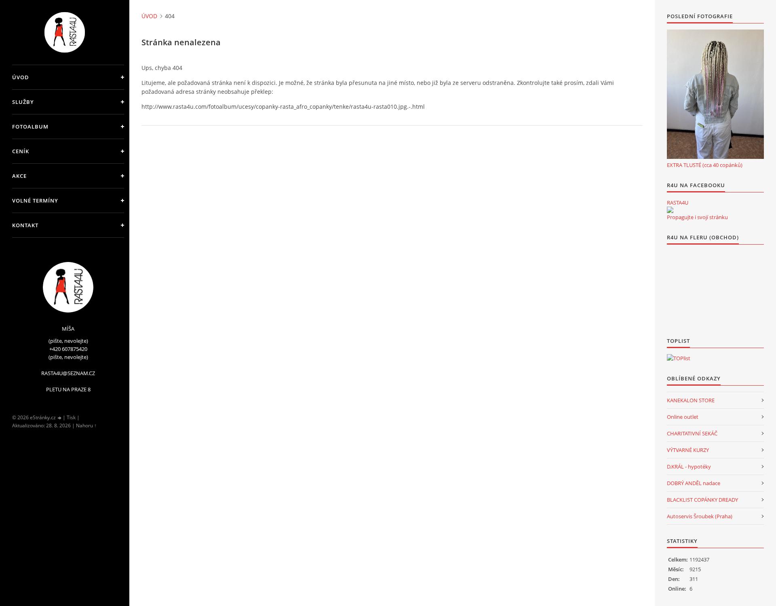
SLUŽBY (23, 102)
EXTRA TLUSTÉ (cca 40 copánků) (704, 165)
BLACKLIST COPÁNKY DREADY (702, 499)
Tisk (71, 417)
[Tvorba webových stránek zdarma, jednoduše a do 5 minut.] (60, 418)
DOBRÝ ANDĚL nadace (693, 483)
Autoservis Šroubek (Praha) (699, 516)
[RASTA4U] (670, 210)
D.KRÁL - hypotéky (689, 466)
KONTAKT (25, 225)
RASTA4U (677, 202)
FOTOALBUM (30, 126)
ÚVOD (20, 77)
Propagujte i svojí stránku (697, 217)
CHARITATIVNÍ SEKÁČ (692, 433)
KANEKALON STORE (691, 400)
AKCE (19, 175)
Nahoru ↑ (86, 425)
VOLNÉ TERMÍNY (35, 200)
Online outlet (682, 416)
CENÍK (20, 151)
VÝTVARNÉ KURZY (688, 450)
